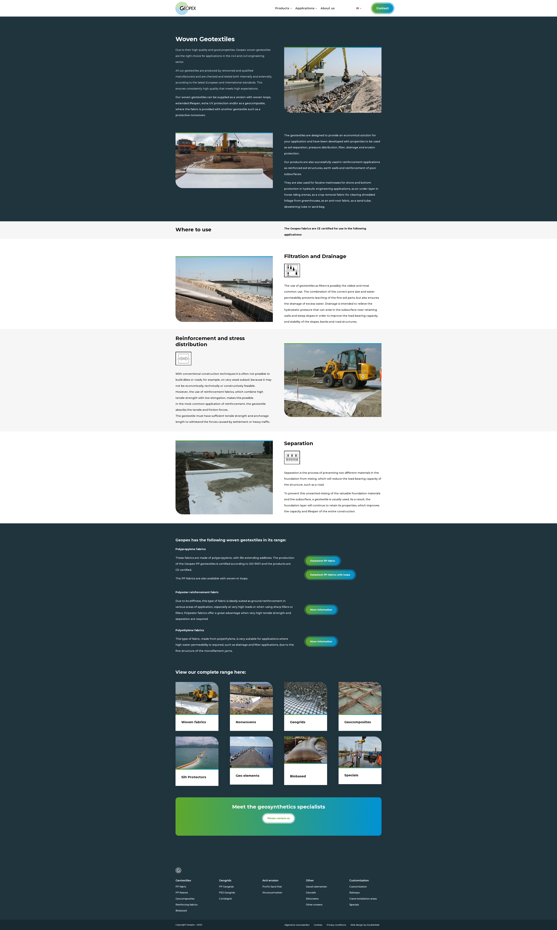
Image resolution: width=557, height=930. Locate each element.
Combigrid (225, 898)
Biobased (181, 910)
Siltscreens (312, 898)
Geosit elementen (316, 886)
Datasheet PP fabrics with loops (330, 574)
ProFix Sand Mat (272, 886)
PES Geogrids (227, 892)
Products (282, 8)
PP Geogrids (226, 886)
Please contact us (278, 818)
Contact (382, 8)
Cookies (318, 925)
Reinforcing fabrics (187, 904)
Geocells (311, 892)
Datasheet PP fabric (322, 560)
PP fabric (181, 886)
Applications (304, 8)
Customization (358, 886)
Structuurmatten (272, 892)
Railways (354, 892)
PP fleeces (182, 892)
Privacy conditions (336, 925)
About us (328, 8)
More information (321, 609)
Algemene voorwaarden (297, 925)
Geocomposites (185, 898)
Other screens (314, 904)
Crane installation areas (363, 898)
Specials (354, 904)
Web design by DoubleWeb (364, 925)
